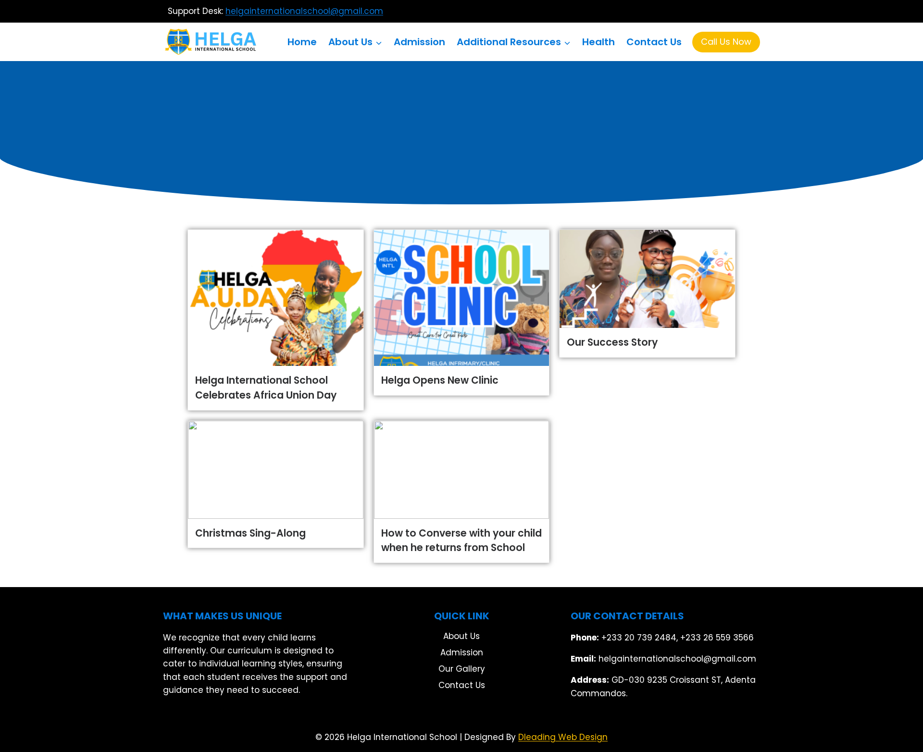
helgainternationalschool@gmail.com (304, 11)
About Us (461, 636)
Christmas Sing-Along (250, 533)
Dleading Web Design (563, 737)
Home (302, 42)
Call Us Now (726, 42)
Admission (419, 42)
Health (598, 42)
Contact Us (654, 42)
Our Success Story (612, 342)
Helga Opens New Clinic (440, 380)
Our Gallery (461, 669)
